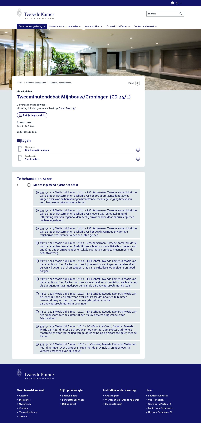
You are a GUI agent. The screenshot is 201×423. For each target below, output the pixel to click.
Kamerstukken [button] (93, 26)
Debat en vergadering (36, 82)
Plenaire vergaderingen (60, 82)
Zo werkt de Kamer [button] (117, 26)
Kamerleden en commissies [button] (64, 26)
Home (20, 82)
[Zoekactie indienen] (180, 14)
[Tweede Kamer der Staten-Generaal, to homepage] (35, 13)
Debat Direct (66, 108)
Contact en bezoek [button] (144, 26)
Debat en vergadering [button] (31, 26)
